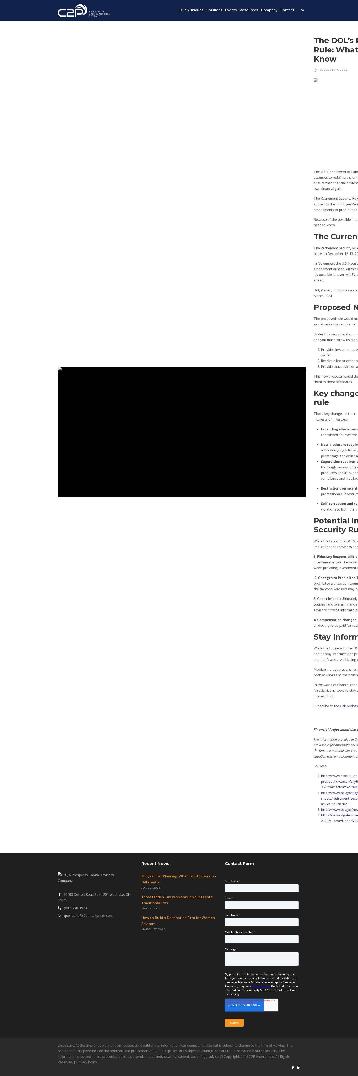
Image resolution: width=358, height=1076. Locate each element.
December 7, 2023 (333, 69)
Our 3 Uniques (191, 10)
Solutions (214, 10)
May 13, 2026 (151, 908)
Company (269, 10)
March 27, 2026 (153, 929)
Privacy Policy (86, 1062)
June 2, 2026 (151, 887)
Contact (287, 10)
